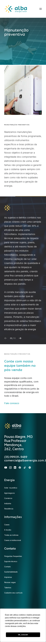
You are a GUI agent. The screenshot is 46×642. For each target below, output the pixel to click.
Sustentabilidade (11, 572)
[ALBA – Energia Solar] (15, 9)
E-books (7, 530)
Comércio (8, 498)
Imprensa (8, 577)
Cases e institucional (12, 540)
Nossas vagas (10, 582)
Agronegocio (9, 493)
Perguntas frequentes (13, 556)
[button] (20, 338)
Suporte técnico (10, 561)
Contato (7, 566)
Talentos (7, 587)
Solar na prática (10, 488)
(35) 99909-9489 (15, 457)
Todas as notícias (11, 535)
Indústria (7, 503)
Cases (6, 525)
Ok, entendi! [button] (23, 635)
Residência (8, 509)
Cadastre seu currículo (13, 593)
